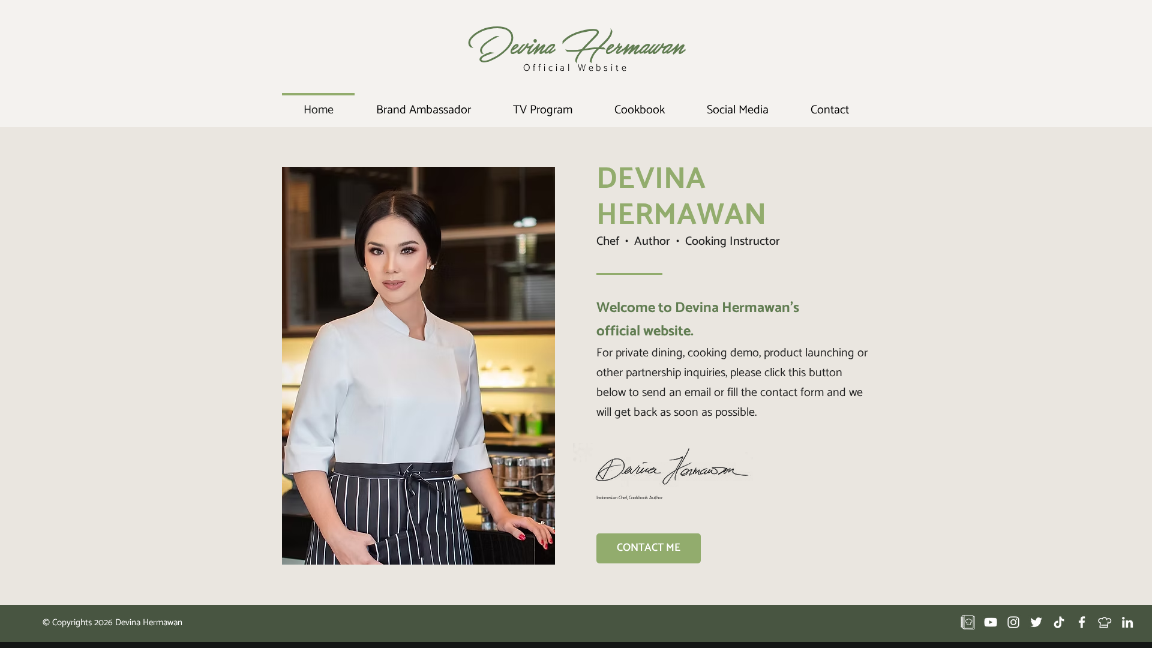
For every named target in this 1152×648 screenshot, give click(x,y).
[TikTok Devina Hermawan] (1059, 622)
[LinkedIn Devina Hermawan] (1127, 622)
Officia (545, 68)
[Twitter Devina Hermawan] (1036, 622)
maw (642, 44)
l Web (586, 68)
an (673, 44)
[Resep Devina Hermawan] (968, 622)
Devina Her (545, 44)
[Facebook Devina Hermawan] (1082, 622)
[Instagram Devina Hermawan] (1013, 622)
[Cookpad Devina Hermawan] (1104, 622)
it (616, 68)
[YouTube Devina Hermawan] (990, 622)
